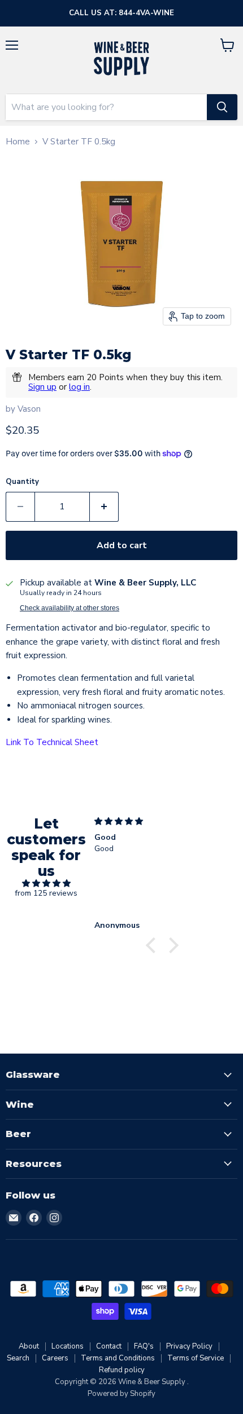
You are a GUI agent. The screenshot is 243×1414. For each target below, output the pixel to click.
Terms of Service (195, 1358)
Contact (109, 1346)
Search (18, 1358)
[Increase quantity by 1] (104, 506)
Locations (67, 1346)
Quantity (22, 482)
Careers (55, 1358)
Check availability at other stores (69, 608)
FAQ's (144, 1346)
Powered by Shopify (121, 1394)
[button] (154, 945)
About (29, 1346)
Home (18, 142)
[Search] (222, 107)
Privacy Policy (189, 1346)
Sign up (42, 387)
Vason (29, 409)
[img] (46, 883)
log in (79, 387)
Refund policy (122, 1370)
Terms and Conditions (118, 1358)
